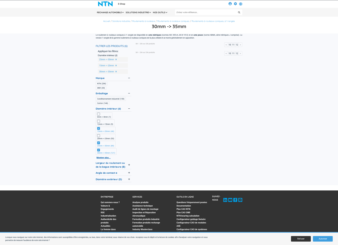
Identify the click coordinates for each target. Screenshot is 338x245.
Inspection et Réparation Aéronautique (144, 214)
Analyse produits (140, 202)
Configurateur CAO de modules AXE (191, 224)
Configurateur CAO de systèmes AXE (192, 231)
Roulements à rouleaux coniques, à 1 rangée (213, 21)
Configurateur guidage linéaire (191, 219)
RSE (103, 212)
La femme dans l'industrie (108, 231)
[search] (239, 12)
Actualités (105, 226)
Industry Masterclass (142, 229)
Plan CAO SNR (183, 212)
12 (237, 44)
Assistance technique (142, 206)
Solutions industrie (121, 21)
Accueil (106, 21)
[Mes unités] (235, 4)
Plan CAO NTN (183, 209)
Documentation (184, 206)
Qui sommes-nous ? (110, 202)
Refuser (300, 238)
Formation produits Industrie (145, 219)
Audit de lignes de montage (145, 209)
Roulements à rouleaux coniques (173, 21)
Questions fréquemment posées (192, 202)
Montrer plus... (104, 157)
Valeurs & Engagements (107, 207)
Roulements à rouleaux (143, 21)
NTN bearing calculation (188, 216)
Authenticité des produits (108, 221)
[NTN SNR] (105, 4)
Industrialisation (108, 216)
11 (233, 44)
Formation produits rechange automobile (146, 224)
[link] (230, 4)
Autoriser (323, 238)
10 (230, 44)
